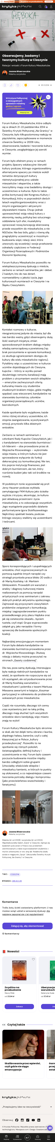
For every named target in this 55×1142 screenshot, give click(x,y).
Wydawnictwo (17, 1139)
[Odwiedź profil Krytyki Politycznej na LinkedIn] (38, 1120)
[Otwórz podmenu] (51, 1107)
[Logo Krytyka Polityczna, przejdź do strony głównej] (16, 6)
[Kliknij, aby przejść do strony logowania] (51, 6)
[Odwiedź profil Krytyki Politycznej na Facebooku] (16, 1120)
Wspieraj (6, 1139)
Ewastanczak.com (43, 1129)
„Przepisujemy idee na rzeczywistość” (21, 1106)
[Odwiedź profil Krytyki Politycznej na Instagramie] (22, 1120)
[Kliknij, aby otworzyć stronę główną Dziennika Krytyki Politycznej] (27, 1137)
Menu (48, 1139)
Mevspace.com (22, 1129)
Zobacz (19, 1006)
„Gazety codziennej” (25, 660)
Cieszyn (15, 874)
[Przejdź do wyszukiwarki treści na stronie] (40, 6)
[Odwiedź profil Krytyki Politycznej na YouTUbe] (33, 1120)
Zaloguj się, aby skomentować (27, 925)
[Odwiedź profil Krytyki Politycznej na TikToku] (27, 1120)
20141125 (17, 881)
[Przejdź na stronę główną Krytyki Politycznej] (16, 1097)
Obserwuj (38, 1139)
